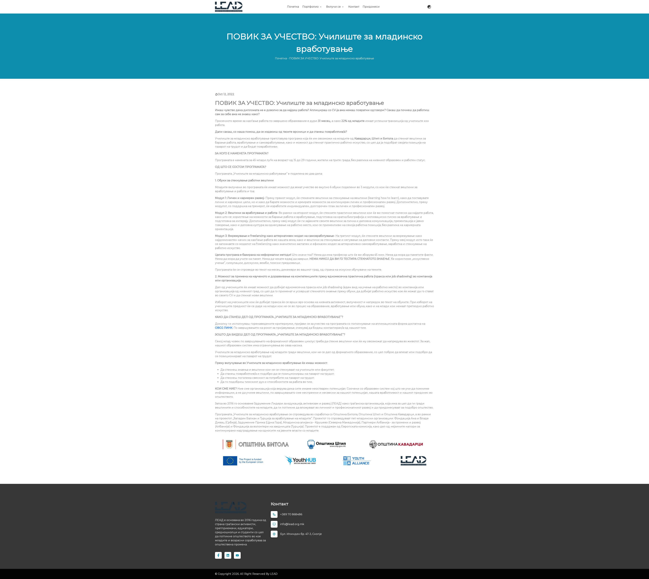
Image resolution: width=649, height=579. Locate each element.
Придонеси (371, 6)
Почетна (293, 6)
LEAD (274, 573)
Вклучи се (333, 6)
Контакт (353, 6)
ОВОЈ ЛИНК (223, 327)
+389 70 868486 (291, 514)
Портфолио (310, 6)
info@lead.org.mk (292, 524)
